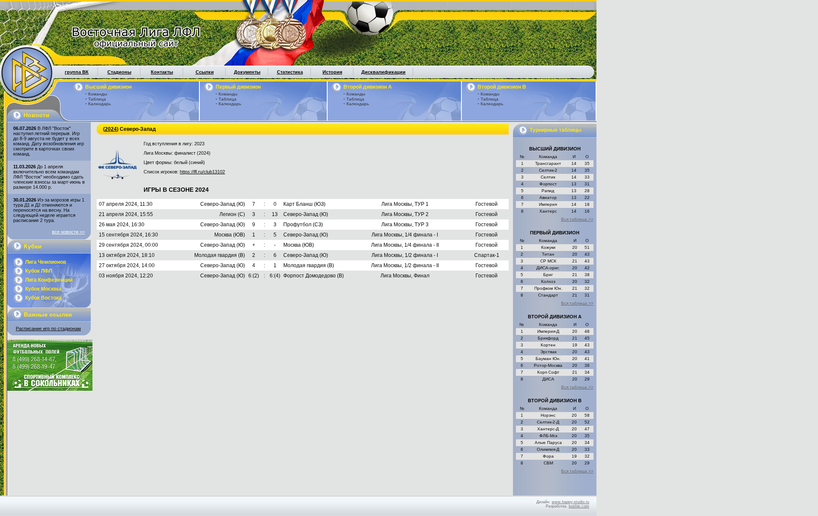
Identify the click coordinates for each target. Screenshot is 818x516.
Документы (247, 72)
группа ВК (77, 72)
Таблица (97, 99)
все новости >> (68, 231)
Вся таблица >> (577, 219)
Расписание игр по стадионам (48, 328)
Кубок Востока (43, 298)
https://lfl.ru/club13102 (202, 171)
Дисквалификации (383, 72)
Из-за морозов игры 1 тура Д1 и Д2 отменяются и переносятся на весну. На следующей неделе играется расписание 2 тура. (48, 210)
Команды (97, 94)
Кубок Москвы (43, 289)
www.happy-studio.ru (570, 502)
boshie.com (579, 506)
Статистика (290, 72)
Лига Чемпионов (45, 262)
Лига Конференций (48, 280)
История (332, 72)
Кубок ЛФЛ (38, 271)
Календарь (99, 103)
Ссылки (205, 72)
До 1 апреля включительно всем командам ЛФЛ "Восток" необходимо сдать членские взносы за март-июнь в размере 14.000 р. (49, 177)
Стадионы (119, 72)
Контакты (162, 72)
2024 (111, 129)
